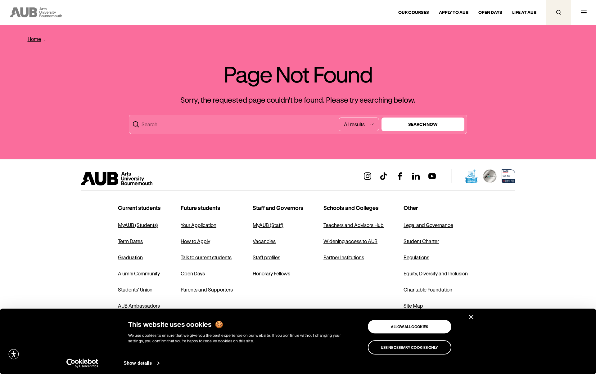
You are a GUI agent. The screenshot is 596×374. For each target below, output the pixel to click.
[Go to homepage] (130, 178)
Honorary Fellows (271, 273)
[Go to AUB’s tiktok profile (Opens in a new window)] (384, 176)
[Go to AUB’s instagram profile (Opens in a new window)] (367, 176)
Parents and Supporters (207, 289)
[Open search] (558, 12)
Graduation (130, 257)
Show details (138, 363)
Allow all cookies (409, 326)
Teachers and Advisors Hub (353, 225)
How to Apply (195, 241)
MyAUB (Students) (138, 225)
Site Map (413, 306)
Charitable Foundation (428, 289)
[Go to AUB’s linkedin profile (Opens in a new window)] (416, 176)
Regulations (416, 257)
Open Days (193, 273)
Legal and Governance (428, 225)
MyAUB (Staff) (268, 225)
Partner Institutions (343, 257)
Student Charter (421, 241)
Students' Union (135, 289)
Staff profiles (266, 257)
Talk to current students (206, 257)
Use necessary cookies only (409, 347)
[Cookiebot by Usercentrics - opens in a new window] (82, 363)
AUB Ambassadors (139, 306)
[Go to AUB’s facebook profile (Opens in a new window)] (400, 176)
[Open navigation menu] (583, 12)
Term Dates (130, 241)
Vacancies (264, 241)
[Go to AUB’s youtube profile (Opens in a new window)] (432, 176)
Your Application (198, 225)
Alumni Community (139, 273)
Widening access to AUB (350, 241)
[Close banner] (471, 317)
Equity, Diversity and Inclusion (436, 273)
